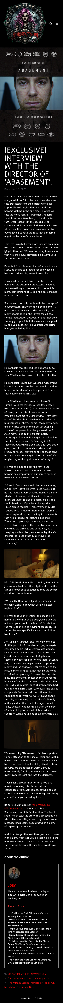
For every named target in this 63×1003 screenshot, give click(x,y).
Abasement (16, 974)
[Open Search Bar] (51, 24)
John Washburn (36, 974)
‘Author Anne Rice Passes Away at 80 (29, 978)
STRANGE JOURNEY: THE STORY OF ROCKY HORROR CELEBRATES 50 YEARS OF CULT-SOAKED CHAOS (28, 922)
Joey (12, 885)
